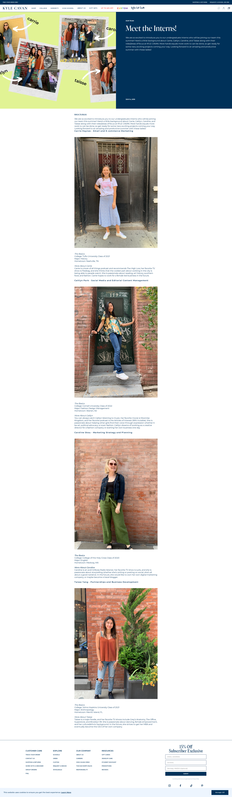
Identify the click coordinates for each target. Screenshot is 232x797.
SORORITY (55, 8)
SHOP (34, 8)
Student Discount (109, 762)
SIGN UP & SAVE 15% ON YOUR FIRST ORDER (16, 2)
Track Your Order (33, 754)
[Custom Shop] (122, 8)
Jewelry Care (107, 758)
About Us (79, 754)
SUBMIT (185, 774)
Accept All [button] (220, 792)
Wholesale (57, 769)
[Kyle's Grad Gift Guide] (138, 8)
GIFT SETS (93, 8)
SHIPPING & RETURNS (200, 2)
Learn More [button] (66, 792)
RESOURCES (107, 751)
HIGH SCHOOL (68, 8)
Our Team (130, 21)
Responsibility (82, 769)
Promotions (107, 766)
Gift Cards (106, 754)
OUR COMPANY (83, 751)
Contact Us (30, 758)
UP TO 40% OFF (107, 8)
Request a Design (60, 766)
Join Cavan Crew (83, 762)
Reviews (105, 769)
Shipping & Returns (33, 762)
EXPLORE (57, 751)
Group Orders (31, 769)
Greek (55, 758)
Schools (56, 754)
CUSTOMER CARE (34, 751)
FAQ (27, 773)
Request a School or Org (219, 2)
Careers (79, 758)
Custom (56, 762)
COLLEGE (43, 8)
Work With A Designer (34, 766)
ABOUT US (81, 8)
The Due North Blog (84, 766)
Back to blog (80, 114)
